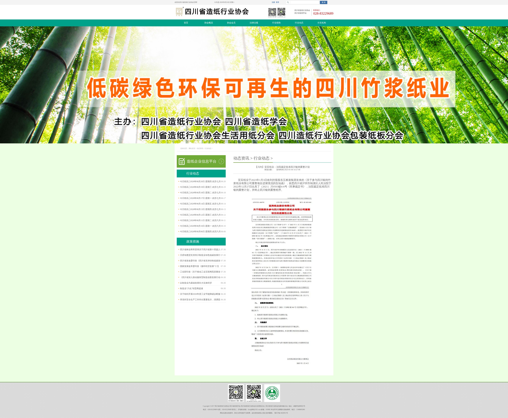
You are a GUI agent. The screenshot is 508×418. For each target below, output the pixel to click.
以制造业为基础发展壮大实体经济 (196, 283)
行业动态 (208, 148)
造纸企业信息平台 (201, 161)
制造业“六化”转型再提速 (191, 288)
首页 (186, 23)
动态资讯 (200, 148)
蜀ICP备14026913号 (281, 413)
